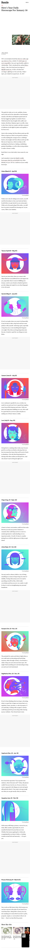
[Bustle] (5, 2)
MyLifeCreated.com (6, 69)
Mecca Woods (5, 52)
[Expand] (23, 935)
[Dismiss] (28, 935)
